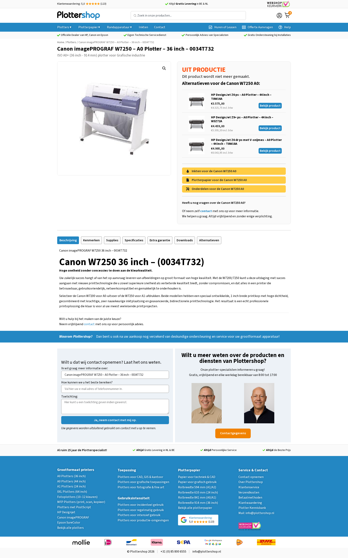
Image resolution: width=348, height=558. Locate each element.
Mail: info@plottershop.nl (256, 513)
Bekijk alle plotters (70, 528)
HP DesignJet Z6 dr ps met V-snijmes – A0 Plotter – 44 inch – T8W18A (246, 142)
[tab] (68, 240)
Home (60, 42)
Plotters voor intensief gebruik (139, 515)
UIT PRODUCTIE (204, 69)
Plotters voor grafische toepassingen (143, 482)
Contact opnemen (251, 477)
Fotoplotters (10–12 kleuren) (77, 497)
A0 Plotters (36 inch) (71, 476)
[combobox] (188, 15)
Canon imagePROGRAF (73, 517)
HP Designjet (66, 512)
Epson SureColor (68, 522)
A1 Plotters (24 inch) (71, 486)
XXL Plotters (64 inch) (72, 491)
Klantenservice (248, 487)
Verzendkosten (248, 492)
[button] (164, 68)
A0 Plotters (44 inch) (71, 481)
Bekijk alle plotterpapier (195, 508)
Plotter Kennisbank (252, 508)
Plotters (71, 42)
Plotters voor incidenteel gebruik (141, 505)
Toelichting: (69, 397)
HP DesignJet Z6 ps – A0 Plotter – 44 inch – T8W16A (241, 97)
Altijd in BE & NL (188, 4)
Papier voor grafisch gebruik (197, 482)
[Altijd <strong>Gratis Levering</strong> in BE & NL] (166, 4)
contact (89, 324)
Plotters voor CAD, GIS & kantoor (140, 477)
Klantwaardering (250, 503)
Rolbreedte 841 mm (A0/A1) (197, 497)
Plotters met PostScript (74, 507)
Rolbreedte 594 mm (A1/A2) (197, 487)
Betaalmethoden (250, 497)
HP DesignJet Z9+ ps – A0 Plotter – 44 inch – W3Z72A (242, 119)
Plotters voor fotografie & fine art (141, 487)
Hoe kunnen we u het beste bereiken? (87, 383)
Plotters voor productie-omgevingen (143, 520)
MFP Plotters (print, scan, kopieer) (81, 502)
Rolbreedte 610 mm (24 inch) (198, 492)
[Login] (279, 15)
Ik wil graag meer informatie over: (84, 369)
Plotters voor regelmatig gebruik (141, 510)
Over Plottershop (250, 482)
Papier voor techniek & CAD (196, 477)
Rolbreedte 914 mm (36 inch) (198, 503)
